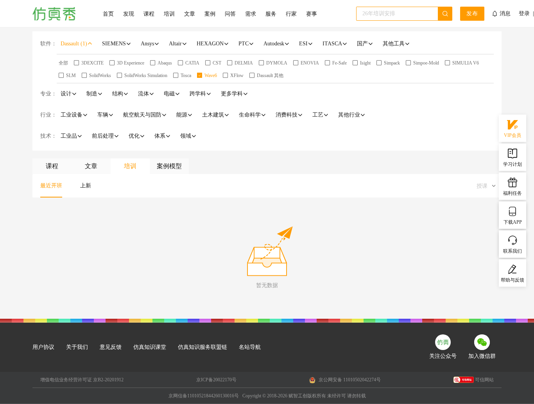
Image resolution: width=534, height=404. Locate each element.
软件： (48, 44)
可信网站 (484, 379)
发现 (128, 14)
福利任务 (512, 193)
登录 (524, 13)
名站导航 (250, 347)
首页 (108, 14)
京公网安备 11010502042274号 (349, 379)
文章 (189, 14)
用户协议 (43, 347)
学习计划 (512, 164)
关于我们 (77, 347)
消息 (505, 13)
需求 (250, 14)
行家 (291, 14)
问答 (230, 14)
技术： (48, 136)
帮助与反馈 (512, 280)
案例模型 (169, 166)
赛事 (311, 14)
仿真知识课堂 (149, 347)
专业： (48, 94)
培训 (169, 14)
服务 (270, 14)
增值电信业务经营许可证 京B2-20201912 (82, 379)
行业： (48, 115)
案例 (209, 14)
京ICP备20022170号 (216, 379)
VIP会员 (512, 135)
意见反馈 (111, 347)
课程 (148, 14)
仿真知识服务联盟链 (202, 347)
